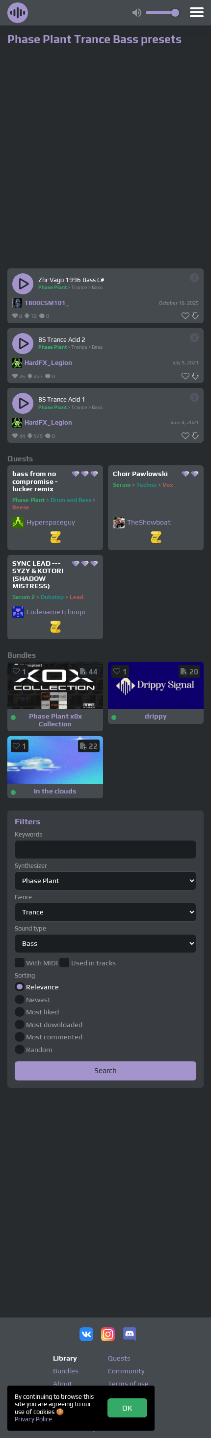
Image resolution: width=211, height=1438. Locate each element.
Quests (119, 1358)
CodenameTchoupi (55, 612)
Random (39, 1050)
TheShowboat (149, 522)
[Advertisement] (105, 1196)
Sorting (25, 975)
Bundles (66, 1371)
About (62, 1384)
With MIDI (42, 963)
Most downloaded (54, 1025)
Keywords (28, 834)
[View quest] (55, 538)
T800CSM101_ (47, 303)
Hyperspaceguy (50, 522)
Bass (97, 287)
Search (105, 1070)
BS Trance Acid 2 (61, 339)
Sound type (30, 928)
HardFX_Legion (48, 362)
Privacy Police (33, 1419)
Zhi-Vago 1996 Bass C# (71, 280)
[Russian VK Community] (86, 1335)
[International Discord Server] (129, 1335)
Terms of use (128, 1384)
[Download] (195, 316)
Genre (23, 897)
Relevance (42, 987)
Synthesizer (31, 865)
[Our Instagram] (108, 1335)
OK (127, 1407)
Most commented (54, 1037)
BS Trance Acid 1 (61, 399)
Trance (79, 287)
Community (126, 1371)
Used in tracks (93, 963)
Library (65, 1358)
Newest (38, 1000)
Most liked (42, 1012)
